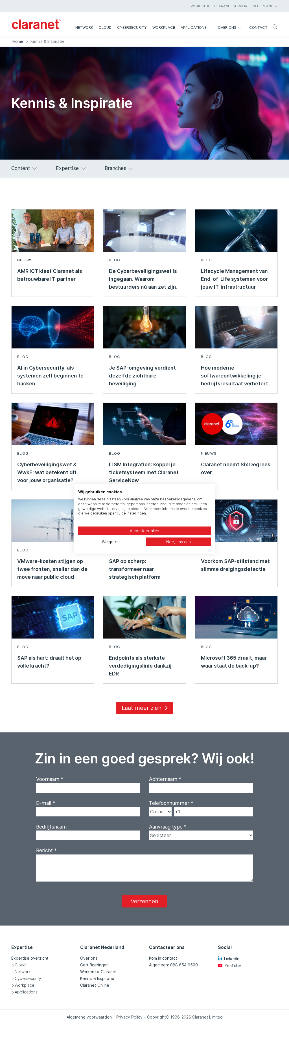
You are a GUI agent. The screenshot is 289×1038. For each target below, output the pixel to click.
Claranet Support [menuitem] (231, 6)
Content (20, 168)
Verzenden (144, 901)
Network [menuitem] (84, 27)
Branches (115, 168)
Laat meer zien (141, 707)
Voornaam (50, 779)
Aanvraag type (168, 827)
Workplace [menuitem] (163, 27)
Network (22, 971)
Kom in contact (163, 958)
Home (17, 41)
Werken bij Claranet (98, 971)
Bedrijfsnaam (51, 827)
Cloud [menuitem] (105, 27)
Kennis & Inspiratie (97, 978)
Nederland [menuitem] (263, 6)
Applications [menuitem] (194, 27)
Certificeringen (94, 964)
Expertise (67, 168)
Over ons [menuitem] (227, 27)
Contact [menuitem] (258, 27)
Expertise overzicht (30, 958)
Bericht (46, 850)
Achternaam (165, 779)
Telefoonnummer (171, 803)
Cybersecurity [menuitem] (132, 27)
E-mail (45, 803)
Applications (26, 992)
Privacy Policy (129, 1017)
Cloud (20, 964)
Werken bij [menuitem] (201, 6)
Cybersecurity (28, 978)
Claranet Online (94, 985)
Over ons (88, 958)
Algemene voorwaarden (89, 1017)
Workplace (24, 985)
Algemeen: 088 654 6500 (173, 964)
